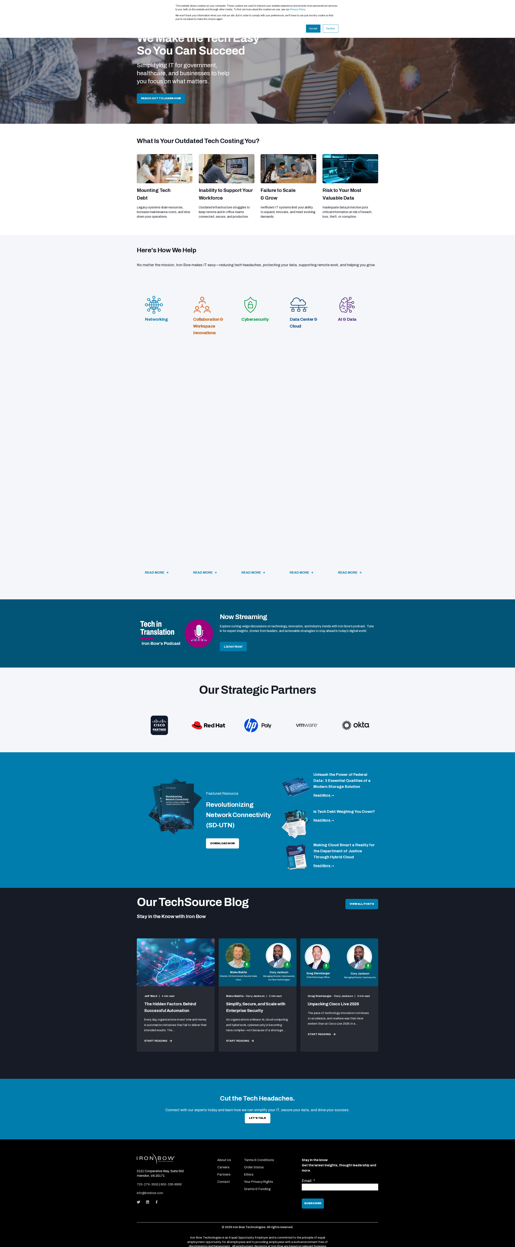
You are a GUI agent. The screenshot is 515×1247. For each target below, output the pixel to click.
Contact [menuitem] (223, 1181)
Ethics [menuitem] (248, 1174)
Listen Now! (233, 646)
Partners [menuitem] (224, 1174)
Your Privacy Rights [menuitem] (258, 1181)
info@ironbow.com (150, 1193)
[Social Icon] (140, 1202)
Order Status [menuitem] (254, 1167)
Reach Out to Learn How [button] (161, 98)
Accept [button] (313, 28)
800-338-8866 (171, 1184)
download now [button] (222, 843)
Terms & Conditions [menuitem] (259, 1160)
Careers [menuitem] (223, 1167)
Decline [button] (330, 28)
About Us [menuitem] (224, 1160)
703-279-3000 (148, 1184)
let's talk (257, 1118)
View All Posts (362, 904)
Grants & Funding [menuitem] (257, 1189)
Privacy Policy (297, 9)
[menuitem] (228, 1154)
